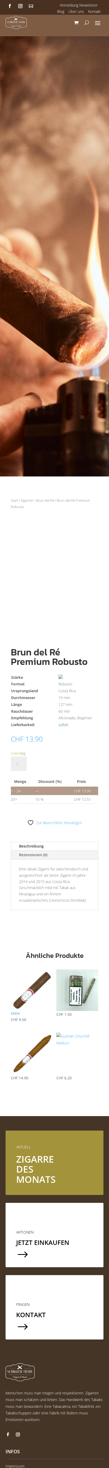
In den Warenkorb (60, 763)
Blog (60, 11)
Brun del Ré (45, 500)
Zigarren (27, 500)
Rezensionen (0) (33, 854)
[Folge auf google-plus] (31, 6)
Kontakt (94, 11)
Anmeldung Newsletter (79, 5)
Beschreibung (31, 846)
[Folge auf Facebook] (10, 6)
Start (14, 500)
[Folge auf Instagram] (20, 6)
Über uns (76, 11)
